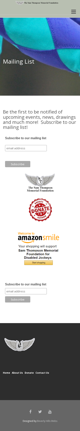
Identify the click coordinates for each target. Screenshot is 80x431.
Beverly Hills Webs (47, 421)
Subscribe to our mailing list (25, 138)
